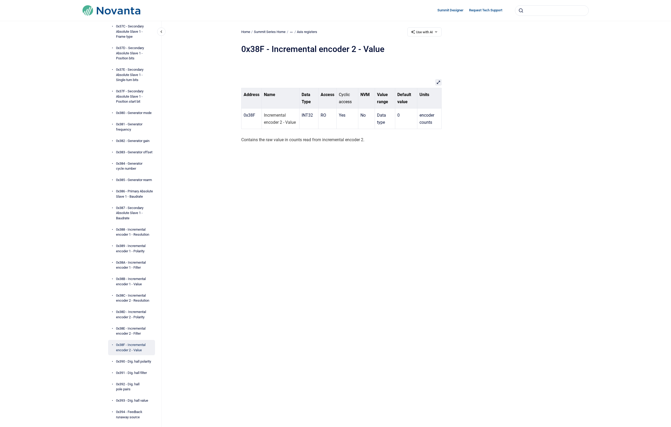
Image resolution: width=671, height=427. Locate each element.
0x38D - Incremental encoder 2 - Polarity (131, 314)
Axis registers (307, 32)
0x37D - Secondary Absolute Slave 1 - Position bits (130, 53)
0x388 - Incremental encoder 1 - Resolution (132, 232)
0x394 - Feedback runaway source (129, 414)
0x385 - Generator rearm (134, 180)
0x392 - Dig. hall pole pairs (127, 386)
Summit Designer (450, 10)
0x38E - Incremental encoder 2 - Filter (131, 331)
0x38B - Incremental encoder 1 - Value (131, 281)
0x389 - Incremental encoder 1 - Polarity (131, 248)
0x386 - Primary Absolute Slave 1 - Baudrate (134, 193)
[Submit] (521, 10)
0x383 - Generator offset (134, 152)
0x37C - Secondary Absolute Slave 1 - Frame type (130, 31)
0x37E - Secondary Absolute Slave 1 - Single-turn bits (129, 75)
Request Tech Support (485, 10)
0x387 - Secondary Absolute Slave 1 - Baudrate (129, 213)
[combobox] (551, 11)
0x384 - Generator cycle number (129, 166)
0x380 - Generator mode (134, 113)
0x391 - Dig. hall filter (131, 373)
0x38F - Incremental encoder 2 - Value (131, 347)
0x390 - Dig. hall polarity (133, 361)
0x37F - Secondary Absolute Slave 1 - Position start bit (129, 96)
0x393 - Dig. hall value (132, 400)
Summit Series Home (270, 32)
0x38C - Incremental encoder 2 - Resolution (132, 298)
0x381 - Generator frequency (129, 126)
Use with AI (424, 32)
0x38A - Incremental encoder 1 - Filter (131, 265)
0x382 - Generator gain (132, 141)
